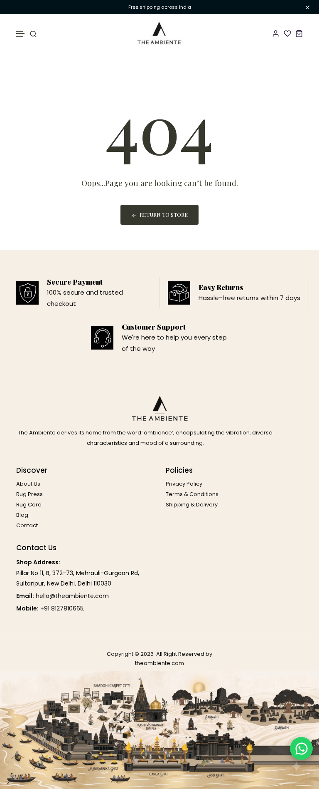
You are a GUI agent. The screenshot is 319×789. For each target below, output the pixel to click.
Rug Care (29, 505)
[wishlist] (287, 33)
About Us (28, 484)
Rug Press (29, 494)
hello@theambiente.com (72, 596)
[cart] (299, 33)
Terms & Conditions (192, 494)
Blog (22, 515)
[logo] (159, 33)
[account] (276, 33)
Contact (27, 525)
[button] (20, 34)
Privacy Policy (184, 484)
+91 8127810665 (61, 608)
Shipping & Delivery (192, 505)
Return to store (164, 214)
